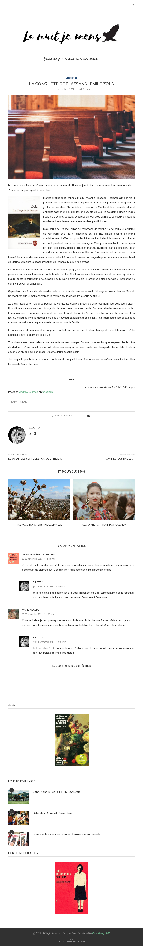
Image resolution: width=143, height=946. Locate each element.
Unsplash (47, 391)
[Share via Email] (88, 415)
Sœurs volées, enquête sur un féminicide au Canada (66, 834)
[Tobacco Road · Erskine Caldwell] (39, 499)
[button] (13, 505)
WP (108, 933)
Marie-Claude (30, 610)
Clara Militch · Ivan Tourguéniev (104, 524)
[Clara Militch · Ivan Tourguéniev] (104, 499)
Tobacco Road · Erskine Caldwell (39, 524)
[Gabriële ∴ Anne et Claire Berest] (18, 818)
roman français (18, 402)
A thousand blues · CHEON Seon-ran (56, 792)
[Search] (133, 5)
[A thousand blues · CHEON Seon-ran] (18, 797)
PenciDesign (99, 933)
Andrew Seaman (28, 391)
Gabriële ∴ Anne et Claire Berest (53, 813)
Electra (34, 428)
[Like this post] (84, 415)
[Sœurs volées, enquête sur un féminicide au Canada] (18, 839)
